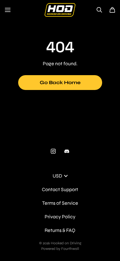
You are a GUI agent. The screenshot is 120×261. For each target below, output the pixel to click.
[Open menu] (7, 10)
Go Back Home (60, 82)
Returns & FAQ (60, 230)
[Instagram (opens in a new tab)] (53, 151)
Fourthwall (70, 248)
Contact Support (60, 189)
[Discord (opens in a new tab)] (67, 151)
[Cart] (112, 10)
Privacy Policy (60, 217)
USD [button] (57, 176)
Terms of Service (60, 203)
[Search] (99, 10)
